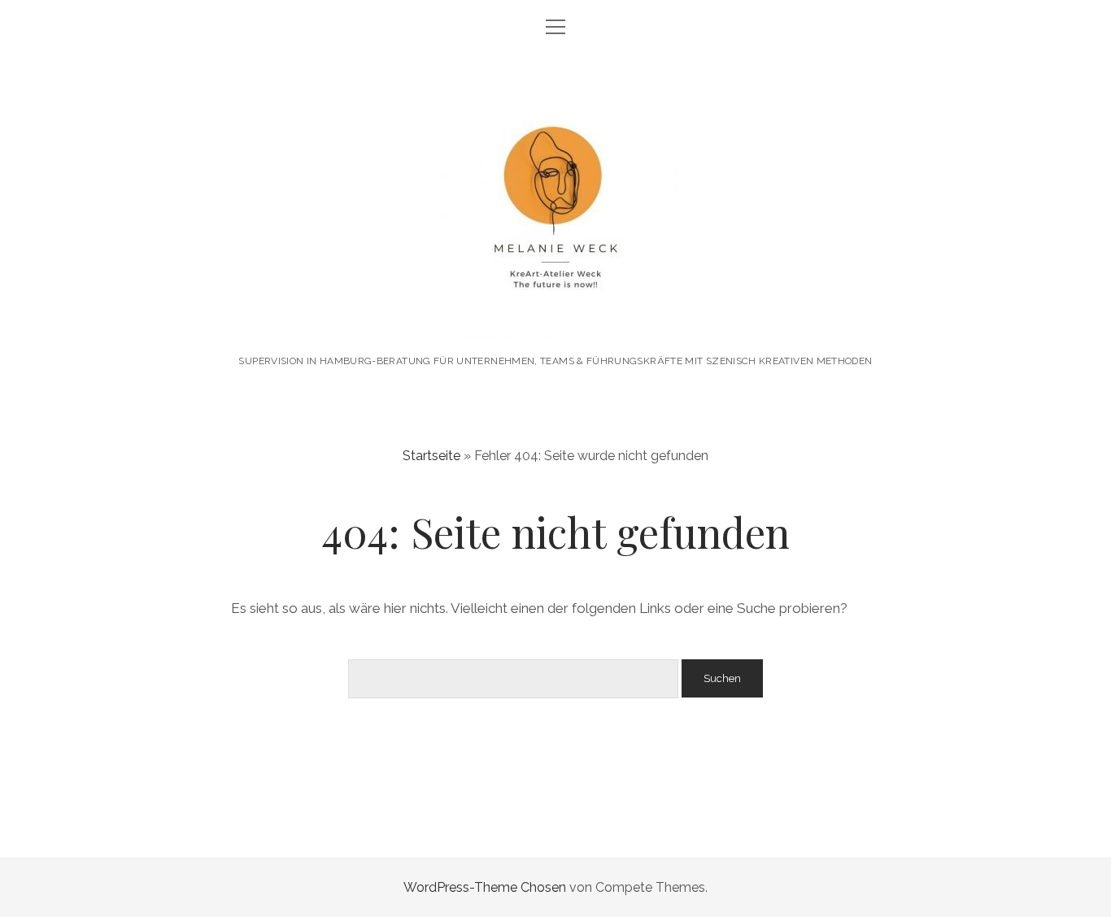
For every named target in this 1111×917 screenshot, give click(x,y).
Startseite (431, 455)
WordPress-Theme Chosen (484, 887)
